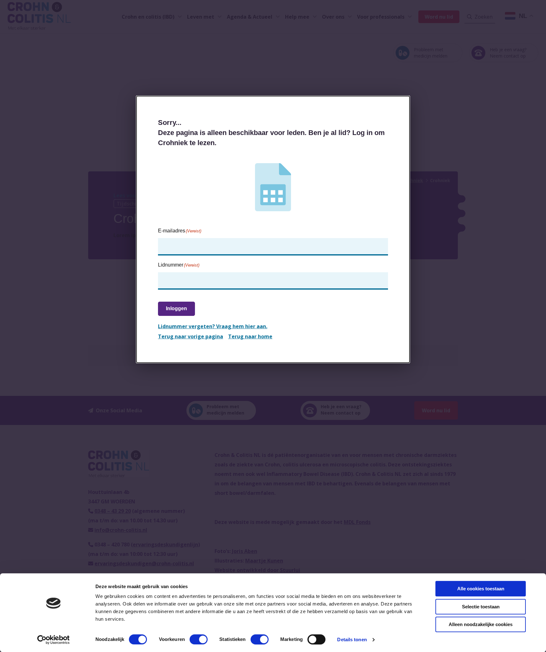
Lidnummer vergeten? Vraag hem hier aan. (212, 326)
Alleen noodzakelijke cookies (481, 624)
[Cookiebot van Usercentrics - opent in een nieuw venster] (53, 639)
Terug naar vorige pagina (190, 336)
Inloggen (176, 308)
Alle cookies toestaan (480, 588)
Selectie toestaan (481, 606)
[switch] (199, 639)
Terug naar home (250, 336)
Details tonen (352, 639)
